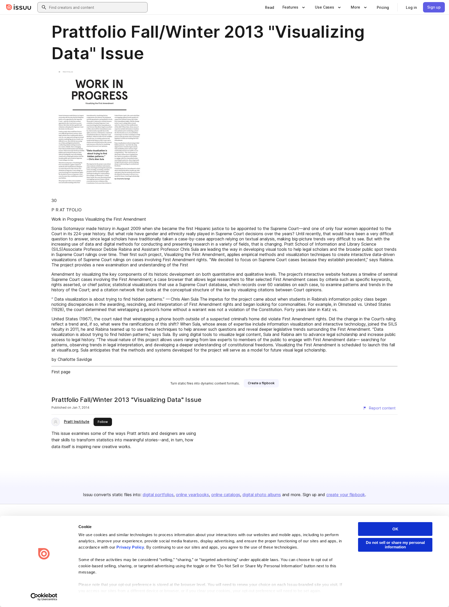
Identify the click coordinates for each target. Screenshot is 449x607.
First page (60, 371)
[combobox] (97, 7)
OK (395, 529)
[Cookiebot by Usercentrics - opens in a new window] (44, 597)
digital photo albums (261, 494)
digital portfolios (158, 494)
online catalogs (225, 494)
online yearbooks (192, 494)
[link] (269, 7)
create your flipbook (345, 494)
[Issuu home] (18, 7)
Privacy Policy (130, 547)
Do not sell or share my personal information (395, 544)
